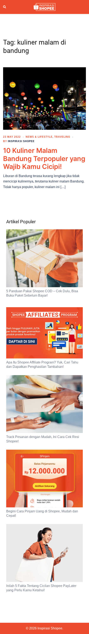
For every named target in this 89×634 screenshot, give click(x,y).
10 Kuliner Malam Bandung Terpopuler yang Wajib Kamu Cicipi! (44, 158)
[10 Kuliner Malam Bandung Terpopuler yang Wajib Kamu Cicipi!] (44, 98)
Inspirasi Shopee (21, 141)
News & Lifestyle (39, 136)
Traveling (62, 136)
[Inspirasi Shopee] (44, 6)
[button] (4, 7)
